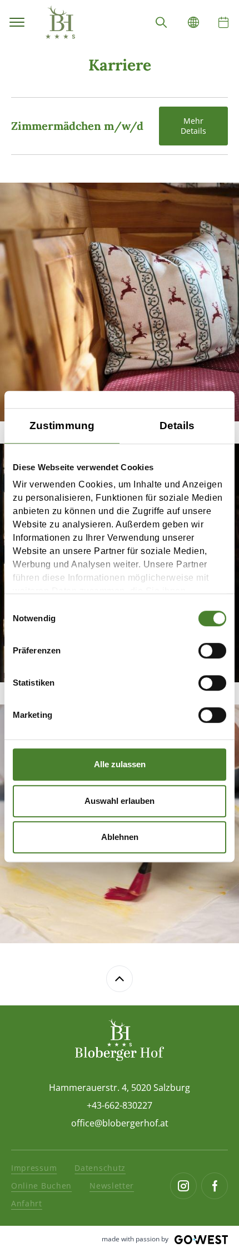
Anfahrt (26, 1203)
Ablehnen (119, 837)
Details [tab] (177, 425)
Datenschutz (100, 1168)
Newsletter (111, 1185)
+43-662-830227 (119, 1105)
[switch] (212, 650)
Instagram (183, 1186)
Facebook (214, 1186)
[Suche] (161, 22)
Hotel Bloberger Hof (60, 22)
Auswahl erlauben (119, 801)
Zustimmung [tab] (61, 425)
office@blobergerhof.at (119, 1123)
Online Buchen (41, 1185)
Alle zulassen (120, 764)
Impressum (34, 1168)
